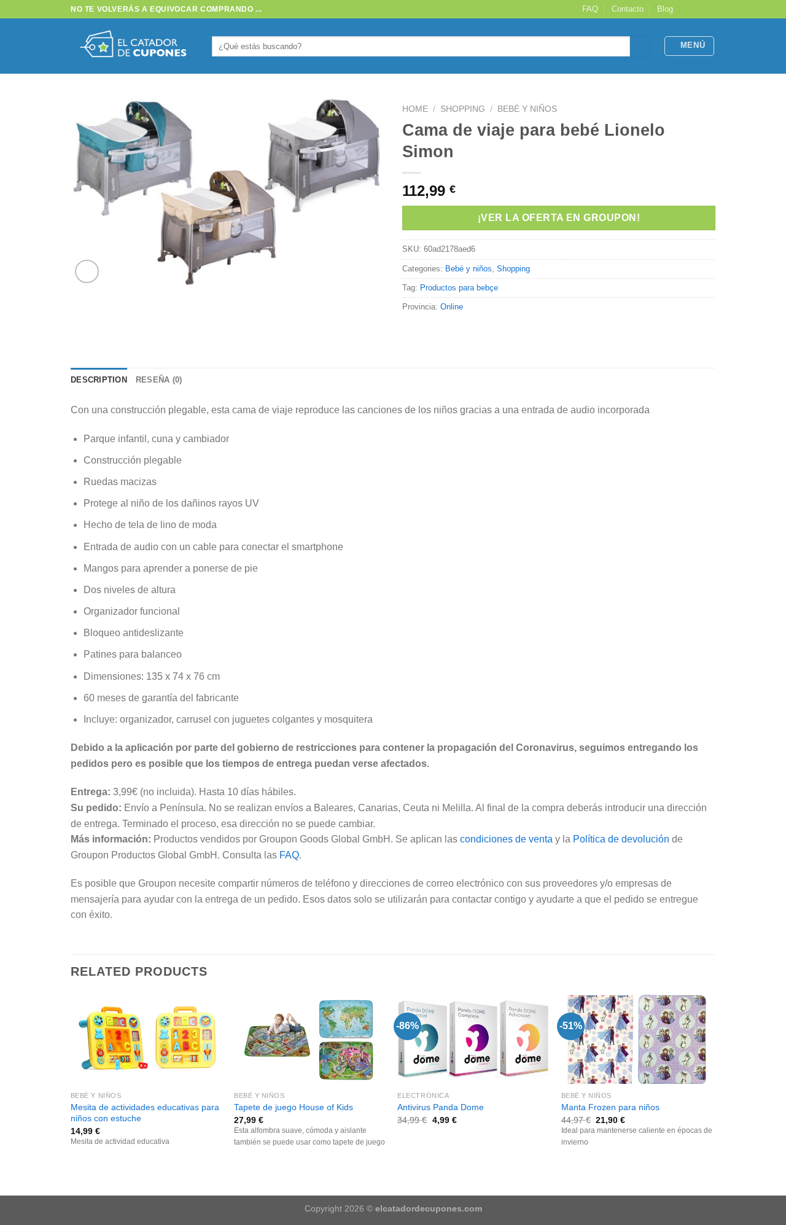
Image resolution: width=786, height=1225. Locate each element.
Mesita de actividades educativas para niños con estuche (145, 1113)
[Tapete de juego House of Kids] (310, 1039)
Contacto (628, 9)
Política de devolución (621, 839)
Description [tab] (99, 379)
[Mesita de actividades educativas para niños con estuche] (146, 1039)
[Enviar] (640, 46)
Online (451, 306)
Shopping (462, 109)
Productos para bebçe (459, 287)
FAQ (590, 9)
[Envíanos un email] (709, 9)
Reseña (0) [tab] (159, 379)
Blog (665, 9)
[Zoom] (87, 272)
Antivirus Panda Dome (440, 1107)
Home (415, 109)
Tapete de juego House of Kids (293, 1107)
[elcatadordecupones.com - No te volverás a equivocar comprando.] (132, 46)
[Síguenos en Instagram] (697, 9)
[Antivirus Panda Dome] (473, 1039)
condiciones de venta (506, 839)
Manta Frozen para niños (610, 1107)
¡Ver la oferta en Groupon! (559, 217)
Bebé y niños (527, 109)
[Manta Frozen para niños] (637, 1039)
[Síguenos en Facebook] (686, 9)
